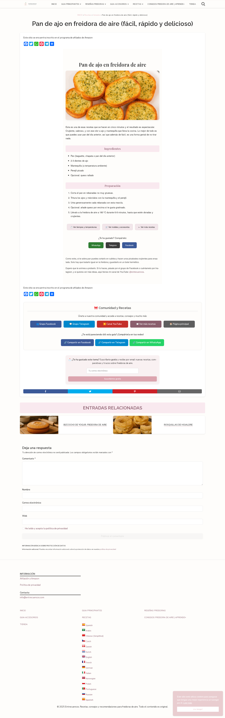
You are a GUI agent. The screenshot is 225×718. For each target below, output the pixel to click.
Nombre (26, 489)
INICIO (54, 4)
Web (24, 515)
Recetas (87, 15)
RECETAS (137, 4)
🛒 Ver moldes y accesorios (117, 227)
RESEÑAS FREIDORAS (94, 4)
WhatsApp (96, 245)
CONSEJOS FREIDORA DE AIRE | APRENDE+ (166, 4)
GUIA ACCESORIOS (118, 4)
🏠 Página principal (179, 324)
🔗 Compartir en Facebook (77, 342)
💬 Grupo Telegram (79, 324)
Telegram (113, 245)
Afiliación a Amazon (29, 578)
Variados (96, 15)
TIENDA (192, 4)
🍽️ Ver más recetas (146, 324)
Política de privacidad (30, 584)
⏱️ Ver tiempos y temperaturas (83, 227)
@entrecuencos (136, 271)
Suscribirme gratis (112, 379)
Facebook (129, 245)
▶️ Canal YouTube (112, 324)
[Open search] (203, 4)
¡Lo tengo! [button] (198, 709)
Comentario (29, 458)
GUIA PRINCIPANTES (70, 4)
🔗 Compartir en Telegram (111, 342)
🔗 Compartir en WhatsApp (147, 342)
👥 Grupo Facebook (46, 324)
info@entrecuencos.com (32, 597)
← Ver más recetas (146, 227)
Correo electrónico (31, 502)
